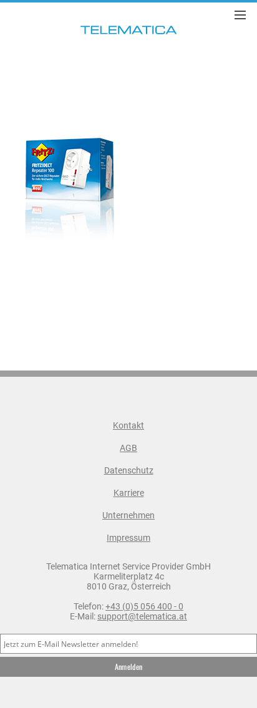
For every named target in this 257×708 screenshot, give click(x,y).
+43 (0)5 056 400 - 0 (144, 606)
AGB (128, 448)
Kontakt (128, 425)
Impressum (128, 538)
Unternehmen (128, 515)
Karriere (129, 493)
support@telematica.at (142, 616)
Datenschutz (128, 470)
